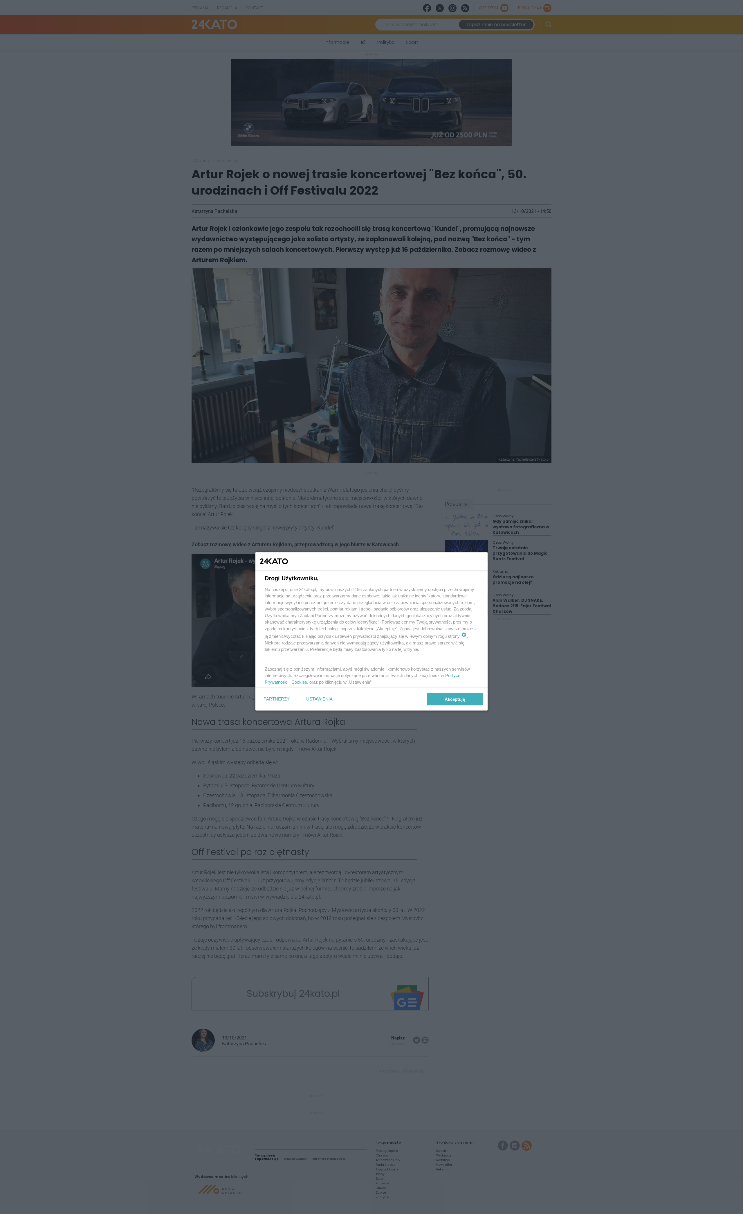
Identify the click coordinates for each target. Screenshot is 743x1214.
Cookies (299, 681)
